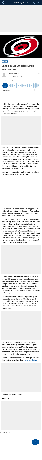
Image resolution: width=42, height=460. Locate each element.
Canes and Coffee (30, 360)
